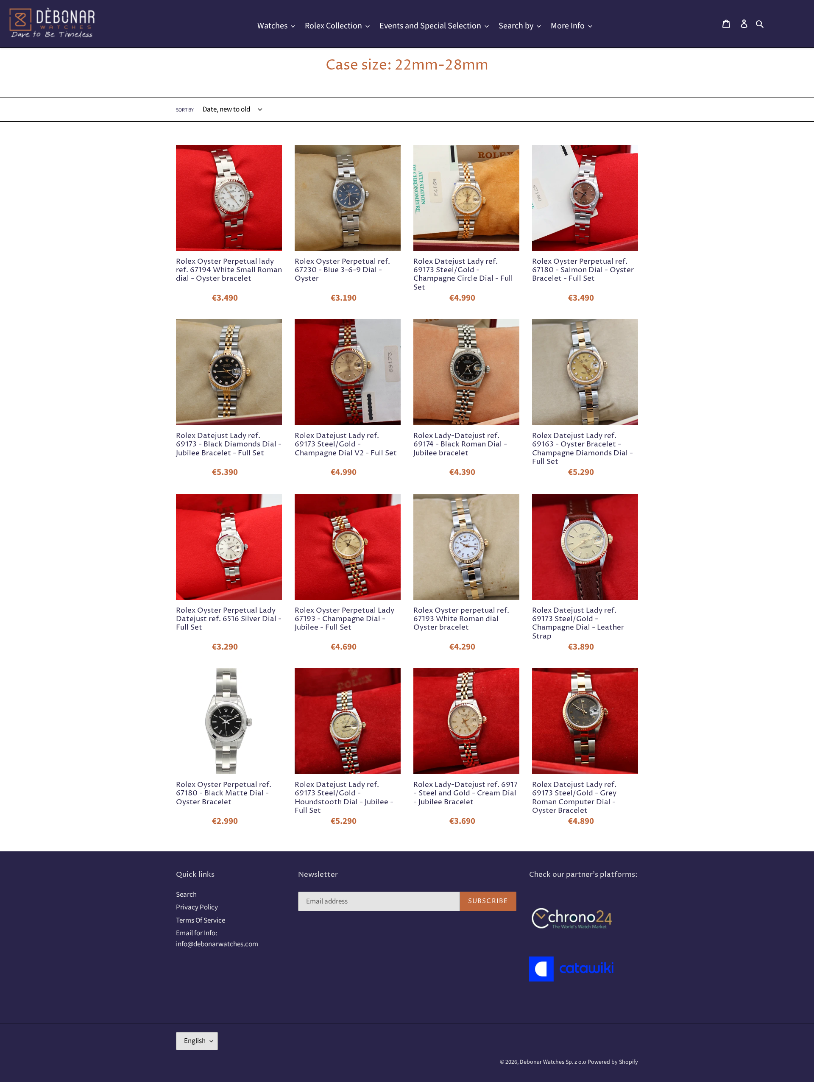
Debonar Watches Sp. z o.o (554, 1062)
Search (186, 895)
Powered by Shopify (613, 1062)
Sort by (185, 110)
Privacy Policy (197, 907)
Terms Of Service (200, 920)
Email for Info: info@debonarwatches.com (217, 938)
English (195, 1041)
